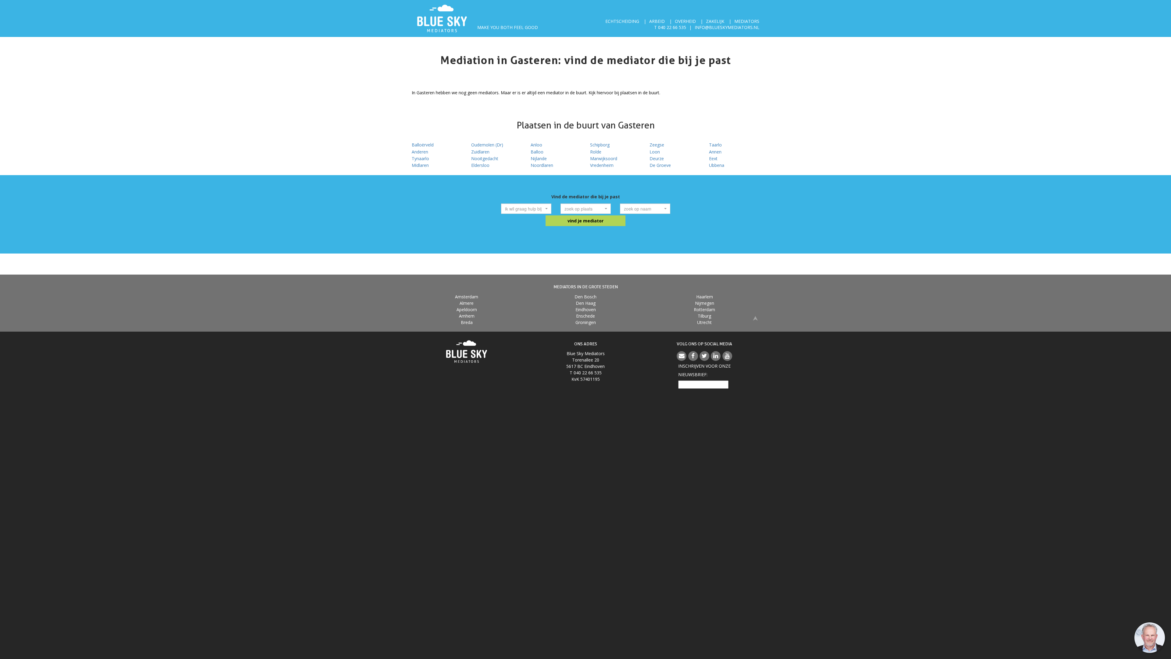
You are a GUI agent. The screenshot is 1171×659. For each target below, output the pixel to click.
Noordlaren (542, 165)
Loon (655, 152)
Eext (713, 158)
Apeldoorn (467, 309)
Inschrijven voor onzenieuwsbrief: (704, 370)
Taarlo (715, 145)
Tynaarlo (420, 158)
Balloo (537, 152)
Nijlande (539, 158)
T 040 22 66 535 (670, 27)
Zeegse (657, 145)
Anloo (536, 145)
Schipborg (600, 145)
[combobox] (526, 208)
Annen (715, 152)
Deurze (657, 158)
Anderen (420, 152)
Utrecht (704, 322)
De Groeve (660, 165)
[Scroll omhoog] (755, 318)
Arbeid (657, 21)
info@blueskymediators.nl (727, 27)
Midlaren (420, 165)
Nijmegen (704, 303)
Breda (467, 322)
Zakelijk (715, 21)
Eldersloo (480, 165)
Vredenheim (602, 165)
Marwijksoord (603, 158)
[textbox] (524, 209)
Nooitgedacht (484, 158)
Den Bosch (585, 297)
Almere (467, 303)
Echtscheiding (622, 21)
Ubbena (716, 165)
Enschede (585, 316)
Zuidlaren (480, 152)
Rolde (595, 152)
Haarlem (704, 297)
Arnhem (466, 316)
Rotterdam (704, 309)
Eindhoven (585, 309)
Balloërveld (423, 145)
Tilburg (704, 316)
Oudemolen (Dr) (487, 145)
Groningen (585, 322)
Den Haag (586, 303)
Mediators (746, 21)
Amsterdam (466, 297)
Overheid (685, 21)
